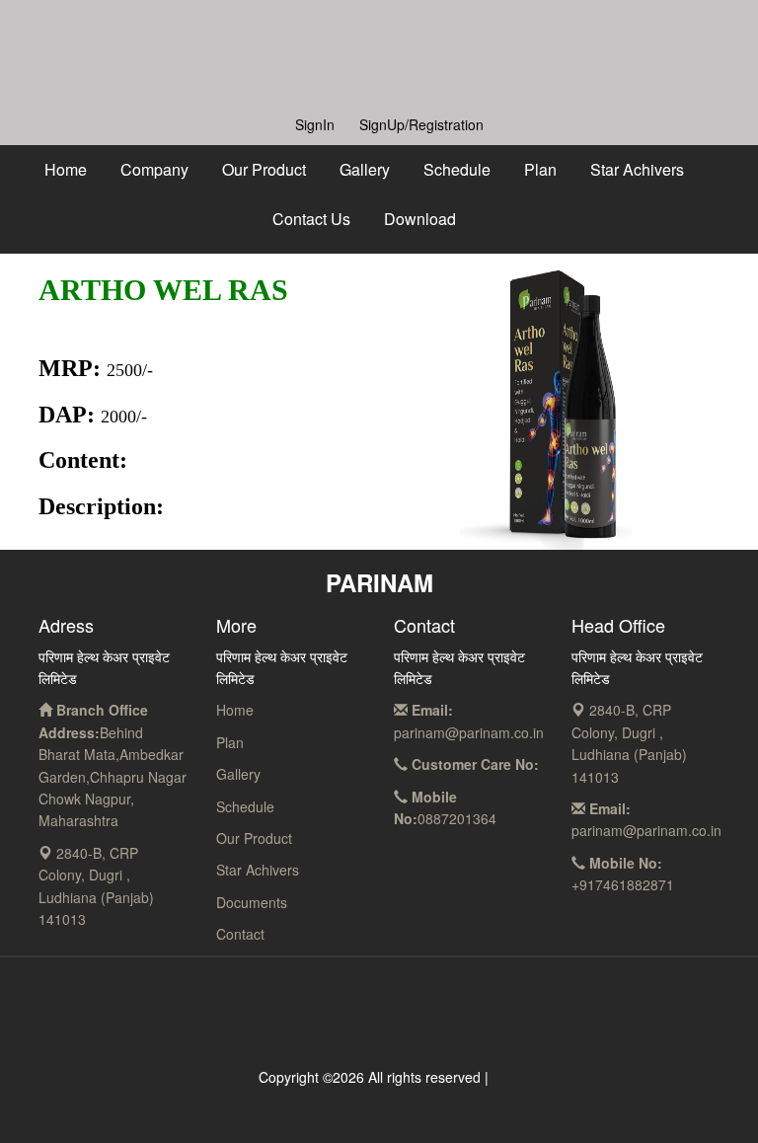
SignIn (315, 124)
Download (420, 218)
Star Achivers (637, 169)
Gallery (365, 169)
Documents (251, 902)
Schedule (457, 169)
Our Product (264, 169)
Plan (540, 169)
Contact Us (311, 218)
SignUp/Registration (421, 124)
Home (65, 169)
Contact (240, 934)
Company (154, 169)
